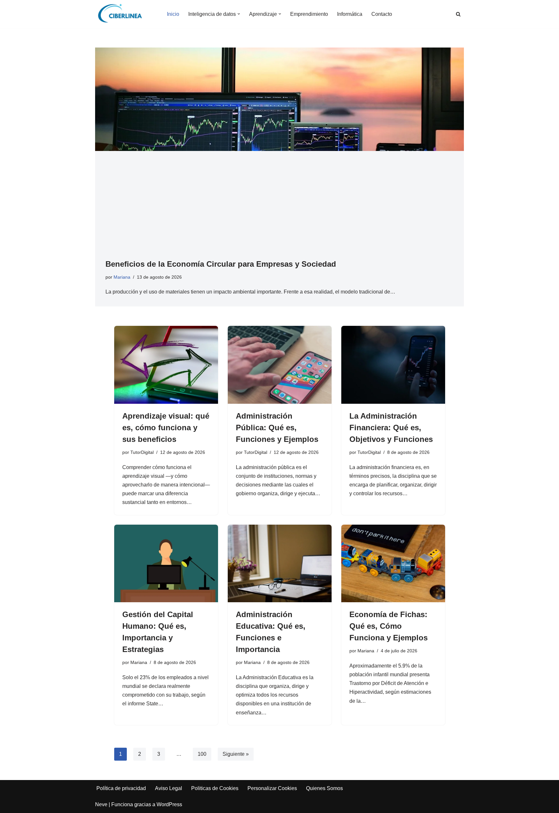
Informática (349, 14)
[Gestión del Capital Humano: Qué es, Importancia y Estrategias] (166, 564)
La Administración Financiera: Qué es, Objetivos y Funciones (391, 428)
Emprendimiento (309, 14)
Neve (101, 804)
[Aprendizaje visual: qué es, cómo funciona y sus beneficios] (166, 365)
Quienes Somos (324, 788)
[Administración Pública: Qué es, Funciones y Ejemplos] (280, 365)
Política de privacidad (121, 788)
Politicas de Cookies (214, 788)
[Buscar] (458, 14)
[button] (238, 14)
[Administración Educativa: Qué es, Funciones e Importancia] (280, 564)
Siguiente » (236, 754)
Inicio (173, 14)
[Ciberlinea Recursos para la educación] (123, 14)
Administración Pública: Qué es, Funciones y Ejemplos (277, 428)
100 (202, 754)
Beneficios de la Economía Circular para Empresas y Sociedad (220, 264)
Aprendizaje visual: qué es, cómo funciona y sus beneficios (165, 428)
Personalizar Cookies (272, 788)
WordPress (169, 804)
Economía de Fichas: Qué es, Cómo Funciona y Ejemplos (388, 626)
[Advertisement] (279, 210)
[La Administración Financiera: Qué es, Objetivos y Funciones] (393, 365)
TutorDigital (142, 452)
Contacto (381, 14)
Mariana (122, 277)
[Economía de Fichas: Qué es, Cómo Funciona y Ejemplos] (393, 564)
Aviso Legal (168, 788)
